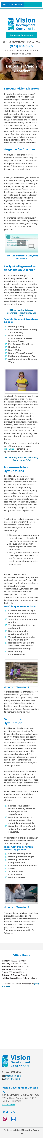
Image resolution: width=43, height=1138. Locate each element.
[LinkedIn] (13, 1119)
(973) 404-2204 (12, 1079)
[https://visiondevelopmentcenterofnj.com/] (21, 24)
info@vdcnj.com (13, 1075)
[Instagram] (5, 1119)
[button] (12, 4)
